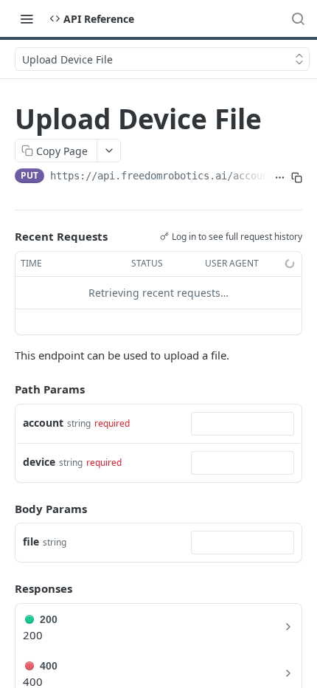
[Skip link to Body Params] (4, 508)
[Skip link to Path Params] (4, 389)
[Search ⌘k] (298, 18)
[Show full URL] (279, 177)
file (31, 541)
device (39, 462)
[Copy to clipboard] (296, 177)
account (43, 423)
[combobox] (242, 424)
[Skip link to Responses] (4, 588)
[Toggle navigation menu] (26, 18)
